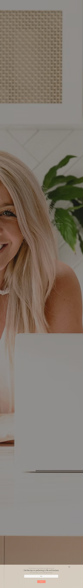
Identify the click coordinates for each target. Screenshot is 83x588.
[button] (69, 567)
